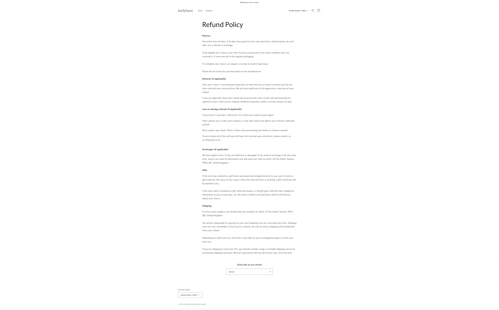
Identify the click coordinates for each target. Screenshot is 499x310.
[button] (313, 10)
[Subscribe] (270, 272)
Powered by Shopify (199, 304)
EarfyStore (188, 304)
